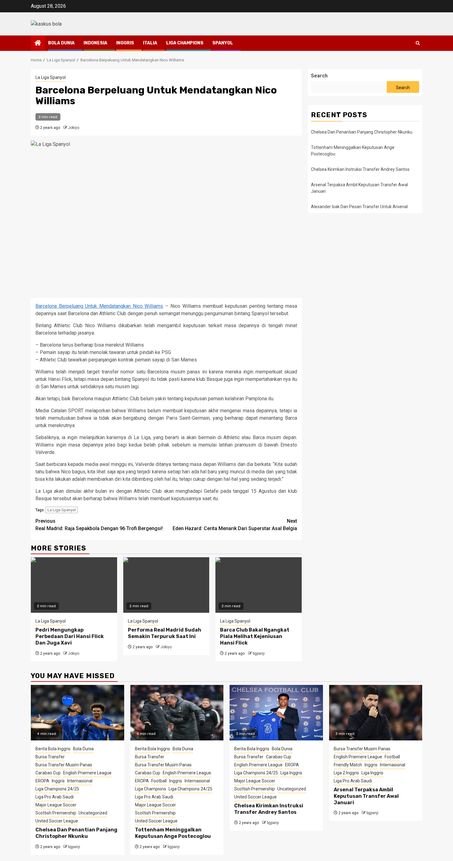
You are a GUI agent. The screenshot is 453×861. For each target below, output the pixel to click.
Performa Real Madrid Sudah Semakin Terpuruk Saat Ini (164, 633)
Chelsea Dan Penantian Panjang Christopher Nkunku (361, 132)
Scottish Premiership (55, 812)
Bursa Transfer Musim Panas (63, 764)
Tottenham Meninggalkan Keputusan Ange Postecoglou (173, 833)
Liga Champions (184, 43)
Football (159, 780)
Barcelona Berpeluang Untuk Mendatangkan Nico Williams (99, 306)
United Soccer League (56, 820)
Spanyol (222, 43)
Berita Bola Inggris (53, 748)
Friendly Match (348, 764)
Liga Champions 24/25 (57, 788)
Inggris (125, 43)
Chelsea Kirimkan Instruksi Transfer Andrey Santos (360, 169)
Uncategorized (93, 812)
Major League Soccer (55, 804)
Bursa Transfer (50, 756)
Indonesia (95, 43)
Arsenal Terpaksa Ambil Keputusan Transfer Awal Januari (366, 796)
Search (319, 76)
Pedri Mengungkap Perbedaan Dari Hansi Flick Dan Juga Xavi (69, 636)
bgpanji (259, 653)
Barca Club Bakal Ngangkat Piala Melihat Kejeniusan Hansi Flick (254, 636)
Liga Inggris (291, 772)
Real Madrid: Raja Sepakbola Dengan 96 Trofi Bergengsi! (99, 524)
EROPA (42, 780)
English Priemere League (87, 772)
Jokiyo (73, 128)
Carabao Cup (48, 772)
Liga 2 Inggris (346, 772)
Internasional (79, 780)
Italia (150, 43)
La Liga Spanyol (50, 77)
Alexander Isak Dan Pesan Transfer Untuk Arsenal (359, 206)
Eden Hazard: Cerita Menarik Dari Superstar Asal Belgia (235, 524)
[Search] (418, 43)
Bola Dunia (61, 43)
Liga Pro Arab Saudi (54, 796)
